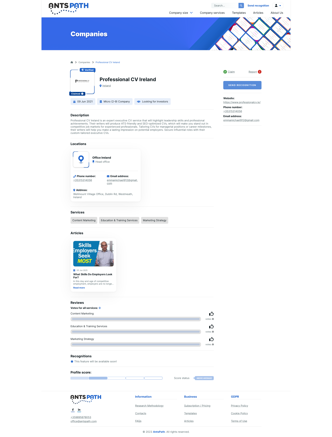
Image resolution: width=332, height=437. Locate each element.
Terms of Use (239, 421)
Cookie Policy (239, 413)
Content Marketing (83, 220)
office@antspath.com (84, 421)
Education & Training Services (119, 220)
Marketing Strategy (154, 220)
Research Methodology (149, 405)
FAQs (138, 421)
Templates (239, 12)
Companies (84, 62)
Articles (258, 12)
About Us (277, 12)
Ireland (106, 85)
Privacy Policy (239, 405)
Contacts (140, 413)
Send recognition (258, 5)
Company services (212, 12)
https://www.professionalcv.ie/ (242, 102)
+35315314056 (82, 180)
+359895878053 (81, 417)
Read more (79, 287)
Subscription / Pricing (197, 405)
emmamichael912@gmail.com (241, 120)
